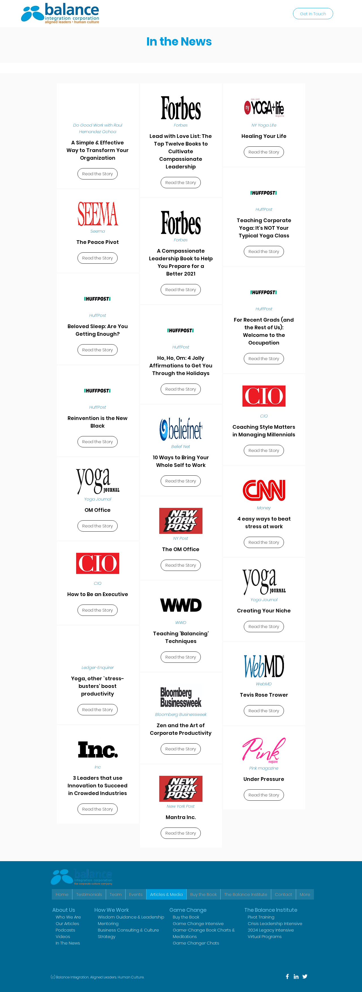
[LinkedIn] (296, 976)
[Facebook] (287, 976)
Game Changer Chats (196, 943)
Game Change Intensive (198, 923)
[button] (245, 894)
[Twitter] (304, 976)
